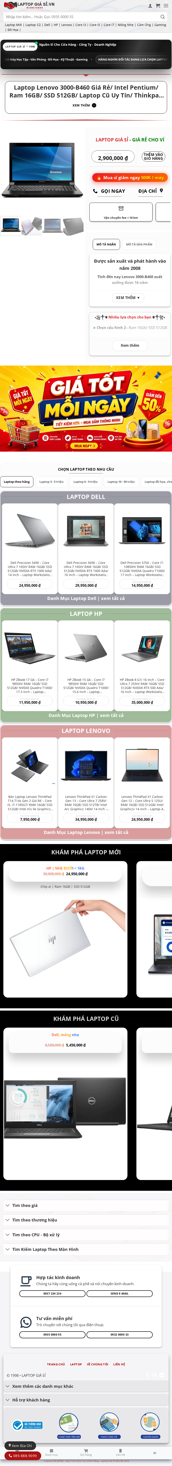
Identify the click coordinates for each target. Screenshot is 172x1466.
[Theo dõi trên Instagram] (154, 1375)
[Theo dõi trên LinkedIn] (161, 1375)
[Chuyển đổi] (7, 1206)
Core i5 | (96, 25)
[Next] (76, 171)
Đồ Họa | (14, 30)
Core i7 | (110, 25)
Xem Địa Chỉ (21, 1445)
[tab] (106, 244)
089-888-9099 (24, 1455)
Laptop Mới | (15, 25)
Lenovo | (68, 25)
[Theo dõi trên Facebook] (147, 1375)
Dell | (48, 25)
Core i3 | (82, 25)
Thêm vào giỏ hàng (153, 157)
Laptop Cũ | (34, 25)
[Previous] (8, 171)
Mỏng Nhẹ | (127, 25)
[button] (158, 6)
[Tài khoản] (150, 6)
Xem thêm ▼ (128, 297)
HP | (57, 25)
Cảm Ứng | (145, 25)
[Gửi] (162, 17)
